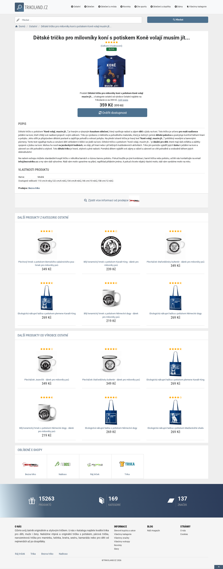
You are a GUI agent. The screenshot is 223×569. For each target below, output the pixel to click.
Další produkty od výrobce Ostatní (43, 335)
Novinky (127, 6)
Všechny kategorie (197, 6)
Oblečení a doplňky (162, 6)
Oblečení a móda (109, 6)
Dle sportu (142, 6)
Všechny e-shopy (122, 541)
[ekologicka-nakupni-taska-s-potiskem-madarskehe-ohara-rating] (176, 397)
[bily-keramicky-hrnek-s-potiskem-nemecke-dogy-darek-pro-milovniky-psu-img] (111, 298)
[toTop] (218, 567)
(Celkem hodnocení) (111, 46)
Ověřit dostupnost (114, 113)
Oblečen (90, 6)
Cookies (184, 534)
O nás (183, 530)
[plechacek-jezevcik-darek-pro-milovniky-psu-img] (47, 364)
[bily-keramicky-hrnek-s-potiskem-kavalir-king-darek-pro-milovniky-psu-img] (111, 246)
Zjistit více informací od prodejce (108, 200)
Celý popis (123, 100)
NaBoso (63, 553)
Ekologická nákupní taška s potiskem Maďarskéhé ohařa (175, 428)
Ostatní (77, 6)
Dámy (180, 6)
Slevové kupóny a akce (124, 530)
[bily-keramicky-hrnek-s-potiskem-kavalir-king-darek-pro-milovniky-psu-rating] (111, 231)
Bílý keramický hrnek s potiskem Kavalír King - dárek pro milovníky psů (111, 263)
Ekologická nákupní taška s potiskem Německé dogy (175, 313)
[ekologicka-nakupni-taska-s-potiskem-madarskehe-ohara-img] (176, 412)
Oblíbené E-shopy (30, 450)
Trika (33, 553)
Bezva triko (34, 188)
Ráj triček (20, 553)
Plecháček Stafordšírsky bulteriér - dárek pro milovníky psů (175, 261)
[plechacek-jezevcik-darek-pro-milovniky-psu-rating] (47, 349)
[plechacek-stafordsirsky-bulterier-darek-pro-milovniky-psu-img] (176, 246)
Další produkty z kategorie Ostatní (43, 217)
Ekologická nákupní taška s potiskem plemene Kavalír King (47, 313)
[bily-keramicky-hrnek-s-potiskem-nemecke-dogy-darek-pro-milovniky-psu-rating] (111, 283)
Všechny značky (121, 538)
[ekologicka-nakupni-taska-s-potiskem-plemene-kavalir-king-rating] (47, 283)
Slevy (116, 549)
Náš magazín (153, 530)
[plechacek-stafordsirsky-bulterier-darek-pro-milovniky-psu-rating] (176, 231)
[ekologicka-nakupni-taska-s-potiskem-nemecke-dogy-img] (176, 298)
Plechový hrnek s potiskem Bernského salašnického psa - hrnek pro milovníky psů (46, 263)
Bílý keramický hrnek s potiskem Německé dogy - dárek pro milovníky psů (111, 315)
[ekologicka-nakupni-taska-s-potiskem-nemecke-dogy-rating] (176, 283)
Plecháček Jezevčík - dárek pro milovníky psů (46, 379)
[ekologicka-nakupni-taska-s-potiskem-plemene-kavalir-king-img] (47, 298)
